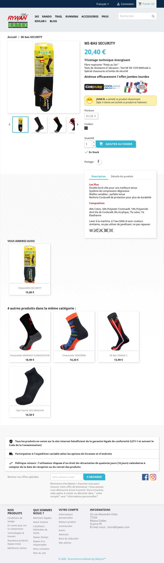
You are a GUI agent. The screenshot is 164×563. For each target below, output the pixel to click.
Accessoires (90, 16)
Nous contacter (41, 548)
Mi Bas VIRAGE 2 (118, 355)
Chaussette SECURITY (29, 287)
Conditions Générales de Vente (40, 529)
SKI (37, 16)
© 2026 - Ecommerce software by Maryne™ (82, 558)
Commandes (65, 526)
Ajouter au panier (116, 144)
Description (99, 176)
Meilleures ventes (17, 548)
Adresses (64, 534)
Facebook (145, 477)
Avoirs (62, 530)
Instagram (153, 477)
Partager (98, 161)
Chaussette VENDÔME (74, 355)
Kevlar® (41, 21)
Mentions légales (42, 517)
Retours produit (67, 521)
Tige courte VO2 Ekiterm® (30, 410)
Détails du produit (122, 176)
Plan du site (39, 553)
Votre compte (68, 510)
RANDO (47, 16)
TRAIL (58, 16)
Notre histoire (40, 522)
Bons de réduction (68, 538)
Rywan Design (40, 537)
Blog (53, 21)
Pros (105, 16)
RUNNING (72, 16)
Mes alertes (65, 542)
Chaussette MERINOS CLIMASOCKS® (30, 355)
